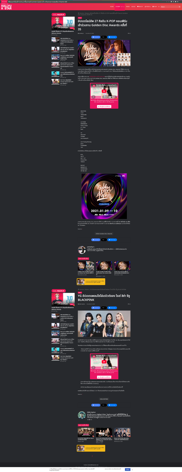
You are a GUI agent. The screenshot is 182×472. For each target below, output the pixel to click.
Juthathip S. (81, 33)
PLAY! (155, 6)
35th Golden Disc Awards (104, 234)
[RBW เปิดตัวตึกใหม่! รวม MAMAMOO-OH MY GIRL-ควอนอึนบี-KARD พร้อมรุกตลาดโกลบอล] (55, 40)
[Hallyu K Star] (6, 6)
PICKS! (148, 6)
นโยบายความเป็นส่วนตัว (99, 469)
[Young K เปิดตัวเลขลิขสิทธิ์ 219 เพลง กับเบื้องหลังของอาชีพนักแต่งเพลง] (55, 74)
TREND (128, 6)
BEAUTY (140, 6)
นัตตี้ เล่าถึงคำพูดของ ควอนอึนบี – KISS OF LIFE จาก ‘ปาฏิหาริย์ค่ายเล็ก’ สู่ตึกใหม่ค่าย (67, 49)
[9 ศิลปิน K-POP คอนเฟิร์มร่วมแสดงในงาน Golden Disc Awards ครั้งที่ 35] (86, 265)
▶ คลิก (99, 282)
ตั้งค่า (61, 470)
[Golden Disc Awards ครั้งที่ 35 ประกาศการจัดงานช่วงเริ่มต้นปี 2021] (122, 265)
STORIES (119, 6)
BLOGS (133, 6)
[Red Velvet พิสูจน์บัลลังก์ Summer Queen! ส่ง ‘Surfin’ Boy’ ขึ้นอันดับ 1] (55, 81)
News (87, 13)
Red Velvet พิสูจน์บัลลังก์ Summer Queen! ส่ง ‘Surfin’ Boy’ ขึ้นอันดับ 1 (29, 1)
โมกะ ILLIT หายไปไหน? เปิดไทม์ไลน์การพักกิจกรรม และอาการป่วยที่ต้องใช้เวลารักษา (67, 57)
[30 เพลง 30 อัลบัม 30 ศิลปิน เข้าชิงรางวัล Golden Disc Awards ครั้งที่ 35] (104, 265)
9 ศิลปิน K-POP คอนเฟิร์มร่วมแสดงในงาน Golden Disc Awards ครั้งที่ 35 (86, 272)
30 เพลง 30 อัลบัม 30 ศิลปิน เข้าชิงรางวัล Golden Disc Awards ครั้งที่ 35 (103, 273)
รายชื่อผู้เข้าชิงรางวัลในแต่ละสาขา (97, 76)
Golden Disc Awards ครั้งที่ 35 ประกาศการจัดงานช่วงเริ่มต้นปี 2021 (121, 272)
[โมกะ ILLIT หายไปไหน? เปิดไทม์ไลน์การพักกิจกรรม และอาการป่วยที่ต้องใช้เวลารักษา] (55, 57)
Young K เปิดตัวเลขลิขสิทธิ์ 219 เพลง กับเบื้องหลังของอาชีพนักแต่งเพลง (67, 74)
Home (81, 13)
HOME (112, 6)
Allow (127, 469)
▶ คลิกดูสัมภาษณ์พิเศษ (104, 106)
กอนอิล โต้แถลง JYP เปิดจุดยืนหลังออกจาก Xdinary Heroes (63, 32)
